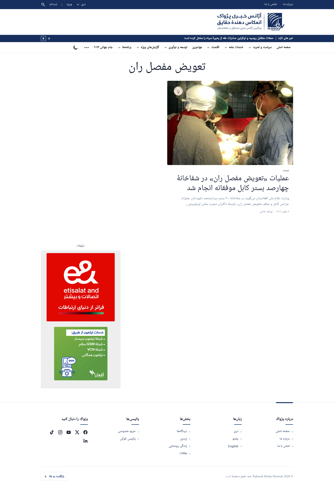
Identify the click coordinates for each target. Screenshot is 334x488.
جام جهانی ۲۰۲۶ (103, 47)
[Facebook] (85, 432)
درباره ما (288, 4)
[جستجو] (43, 4)
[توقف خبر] (43, 38)
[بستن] (49, 38)
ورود (69, 4)
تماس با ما (270, 4)
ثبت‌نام (53, 4)
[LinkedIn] (85, 440)
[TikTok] (51, 432)
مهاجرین (197, 47)
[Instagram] (60, 432)
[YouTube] (68, 432)
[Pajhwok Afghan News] (250, 22)
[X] (77, 432)
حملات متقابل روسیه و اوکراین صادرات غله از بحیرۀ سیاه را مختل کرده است (229, 38)
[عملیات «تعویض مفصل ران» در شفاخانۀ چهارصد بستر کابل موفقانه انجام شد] (230, 123)
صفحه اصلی (284, 47)
